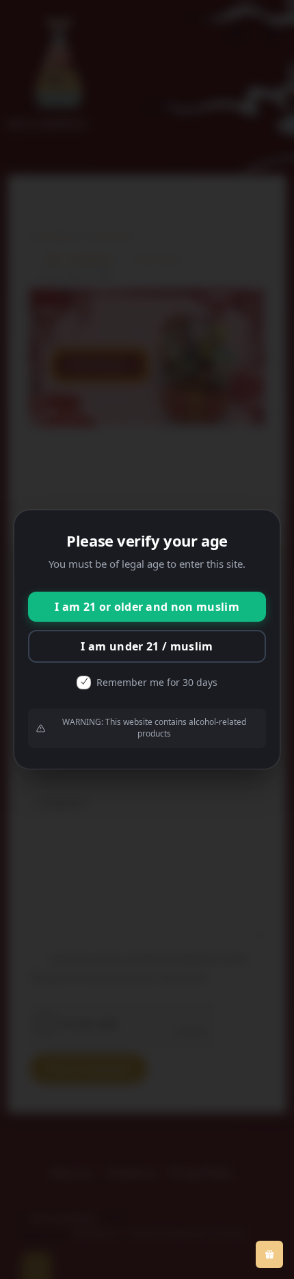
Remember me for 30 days (156, 682)
